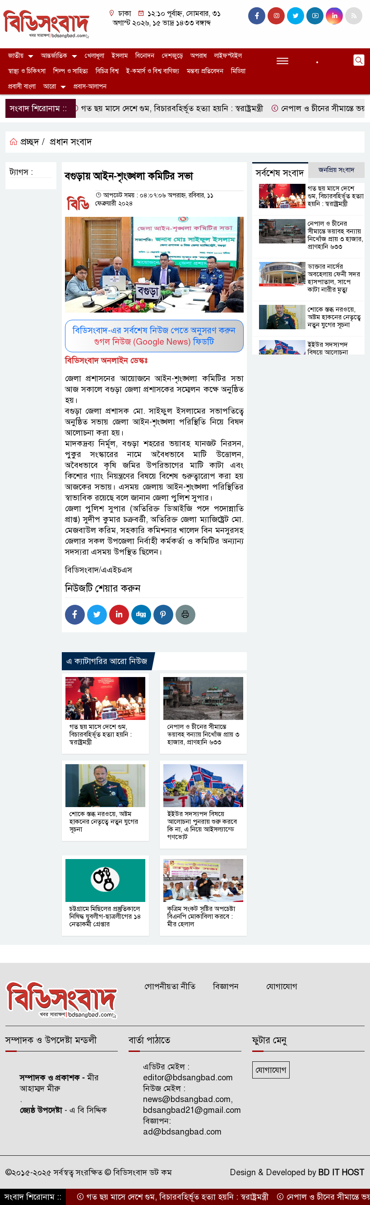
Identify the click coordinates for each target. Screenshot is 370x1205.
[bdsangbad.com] (46, 23)
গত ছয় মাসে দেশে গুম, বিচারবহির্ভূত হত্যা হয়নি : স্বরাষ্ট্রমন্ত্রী (151, 108)
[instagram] (276, 15)
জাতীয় (15, 56)
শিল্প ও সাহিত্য (70, 71)
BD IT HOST (342, 1172)
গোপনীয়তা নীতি (169, 986)
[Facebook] (75, 615)
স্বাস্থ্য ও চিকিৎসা (27, 71)
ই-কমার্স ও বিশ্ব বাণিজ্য (152, 71)
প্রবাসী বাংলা (22, 86)
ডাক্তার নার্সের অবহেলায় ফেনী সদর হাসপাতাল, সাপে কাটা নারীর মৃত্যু (334, 278)
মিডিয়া (238, 71)
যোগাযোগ (281, 986)
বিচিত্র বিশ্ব (107, 71)
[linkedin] (334, 15)
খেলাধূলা (94, 56)
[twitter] (295, 15)
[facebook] (256, 15)
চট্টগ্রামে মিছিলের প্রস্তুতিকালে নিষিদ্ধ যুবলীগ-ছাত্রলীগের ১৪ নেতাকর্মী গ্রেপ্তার (105, 916)
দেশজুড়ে (172, 56)
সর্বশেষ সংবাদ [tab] (280, 173)
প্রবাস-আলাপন (90, 86)
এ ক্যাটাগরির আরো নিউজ (106, 661)
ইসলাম (120, 56)
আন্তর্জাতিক (54, 56)
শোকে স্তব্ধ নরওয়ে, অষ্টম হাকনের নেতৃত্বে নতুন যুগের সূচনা (103, 821)
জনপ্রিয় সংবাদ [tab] (337, 170)
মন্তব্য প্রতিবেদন (205, 71)
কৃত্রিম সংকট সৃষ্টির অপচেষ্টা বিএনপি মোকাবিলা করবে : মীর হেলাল (201, 916)
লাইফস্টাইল (228, 56)
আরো (49, 86)
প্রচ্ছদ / (31, 142)
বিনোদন (144, 56)
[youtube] (315, 15)
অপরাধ (198, 56)
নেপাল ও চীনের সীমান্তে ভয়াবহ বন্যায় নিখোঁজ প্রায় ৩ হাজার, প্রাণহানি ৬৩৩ (203, 734)
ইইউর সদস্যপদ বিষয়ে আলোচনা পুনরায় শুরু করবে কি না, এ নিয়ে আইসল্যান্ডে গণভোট (202, 825)
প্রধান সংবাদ (71, 142)
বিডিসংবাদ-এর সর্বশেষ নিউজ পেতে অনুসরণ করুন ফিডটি (154, 336)
